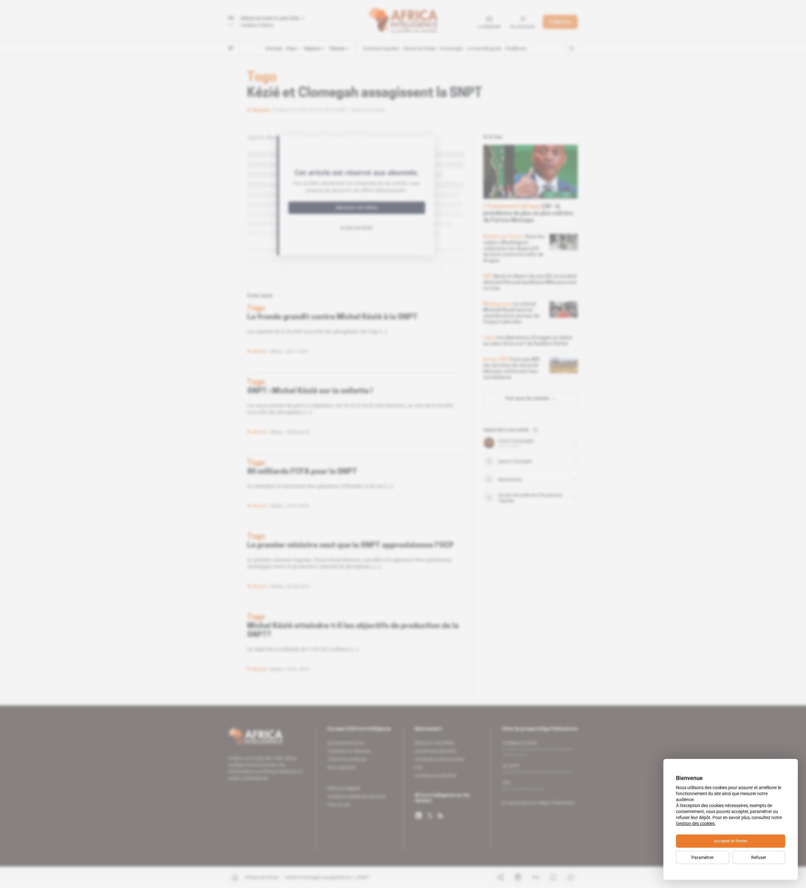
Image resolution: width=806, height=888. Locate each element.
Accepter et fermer (730, 841)
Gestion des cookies (695, 823)
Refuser (758, 857)
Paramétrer (702, 857)
